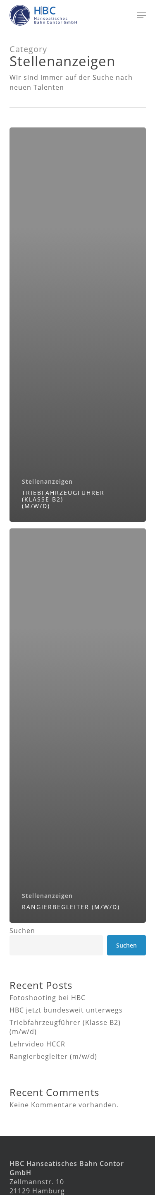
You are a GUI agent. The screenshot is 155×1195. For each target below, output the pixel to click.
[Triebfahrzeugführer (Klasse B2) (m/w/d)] (78, 324)
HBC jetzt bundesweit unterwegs (66, 1010)
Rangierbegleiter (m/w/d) (53, 1056)
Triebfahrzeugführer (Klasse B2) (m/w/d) (65, 1027)
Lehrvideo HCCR (37, 1044)
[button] (141, 15)
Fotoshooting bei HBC (48, 997)
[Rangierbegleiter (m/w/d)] (78, 725)
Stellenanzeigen (47, 481)
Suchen (22, 930)
